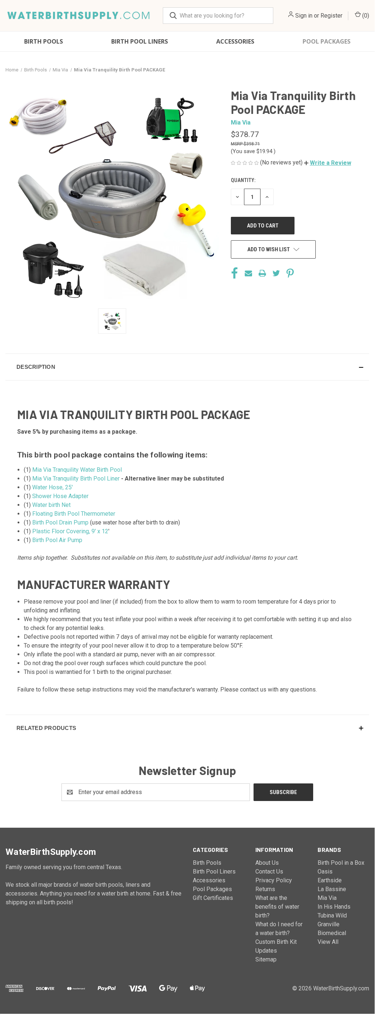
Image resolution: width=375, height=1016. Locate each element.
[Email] (248, 273)
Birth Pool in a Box (341, 862)
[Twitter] (276, 273)
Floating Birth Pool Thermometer (73, 513)
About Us (267, 862)
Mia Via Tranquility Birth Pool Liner (76, 478)
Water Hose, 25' (52, 487)
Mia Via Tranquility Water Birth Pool (77, 469)
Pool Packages (326, 41)
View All (328, 941)
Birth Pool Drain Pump (60, 522)
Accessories (235, 41)
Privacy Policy (273, 880)
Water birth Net (51, 504)
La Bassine (332, 889)
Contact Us (269, 871)
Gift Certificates (213, 897)
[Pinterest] (290, 273)
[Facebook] (234, 273)
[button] (327, 162)
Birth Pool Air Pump (57, 540)
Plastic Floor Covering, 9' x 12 (70, 531)
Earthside (330, 880)
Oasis (325, 871)
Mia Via (327, 897)
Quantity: (243, 180)
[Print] (262, 273)
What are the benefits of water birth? (277, 906)
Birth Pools (43, 41)
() (365, 15)
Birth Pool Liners (139, 41)
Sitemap (266, 959)
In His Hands (334, 906)
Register (331, 15)
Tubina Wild (332, 915)
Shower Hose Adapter (60, 496)
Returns (265, 889)
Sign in (303, 15)
